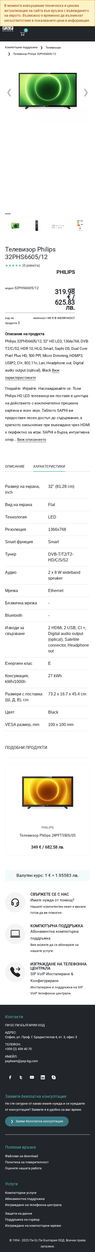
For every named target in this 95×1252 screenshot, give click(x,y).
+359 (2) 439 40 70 (18, 1049)
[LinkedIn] (42, 1076)
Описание (15, 466)
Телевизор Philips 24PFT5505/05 (47, 835)
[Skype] (53, 1076)
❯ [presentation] (86, 91)
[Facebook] (10, 1076)
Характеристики (49, 466)
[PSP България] (8, 29)
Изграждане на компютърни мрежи (33, 1225)
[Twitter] (21, 1076)
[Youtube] (31, 1076)
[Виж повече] (47, 793)
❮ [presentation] (9, 91)
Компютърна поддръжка (21, 47)
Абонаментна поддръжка (25, 1199)
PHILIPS (48, 827)
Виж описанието (31, 439)
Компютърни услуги (20, 1193)
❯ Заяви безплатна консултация (37, 1121)
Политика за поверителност (27, 1162)
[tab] (15, 467)
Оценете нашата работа (23, 1168)
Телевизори (53, 47)
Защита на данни (18, 1213)
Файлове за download (21, 1156)
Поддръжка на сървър (22, 1219)
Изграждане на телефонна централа (33, 1205)
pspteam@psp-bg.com (21, 1061)
